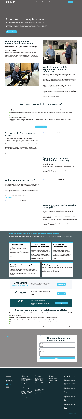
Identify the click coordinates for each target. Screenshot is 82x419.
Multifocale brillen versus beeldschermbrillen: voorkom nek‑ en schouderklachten (26, 396)
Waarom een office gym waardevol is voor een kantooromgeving (25, 383)
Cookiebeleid (9, 384)
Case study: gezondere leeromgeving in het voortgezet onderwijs (39, 379)
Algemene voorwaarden (11, 383)
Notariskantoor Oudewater (40, 382)
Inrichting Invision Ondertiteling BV (41, 393)
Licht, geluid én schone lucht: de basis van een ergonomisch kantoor (26, 388)
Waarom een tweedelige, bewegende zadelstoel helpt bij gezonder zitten (26, 379)
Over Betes (55, 1)
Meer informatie (8, 197)
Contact (62, 1)
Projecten (44, 1)
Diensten (38, 1)
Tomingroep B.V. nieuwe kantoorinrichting (39, 390)
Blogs (50, 1)
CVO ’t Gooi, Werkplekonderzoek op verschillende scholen (39, 386)
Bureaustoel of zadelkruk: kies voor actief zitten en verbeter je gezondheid (26, 392)
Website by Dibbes (72, 413)
